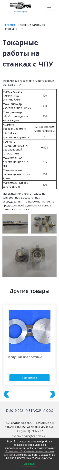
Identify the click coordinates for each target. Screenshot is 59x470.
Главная (10, 25)
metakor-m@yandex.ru (30, 436)
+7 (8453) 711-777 (29, 431)
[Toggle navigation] (49, 7)
